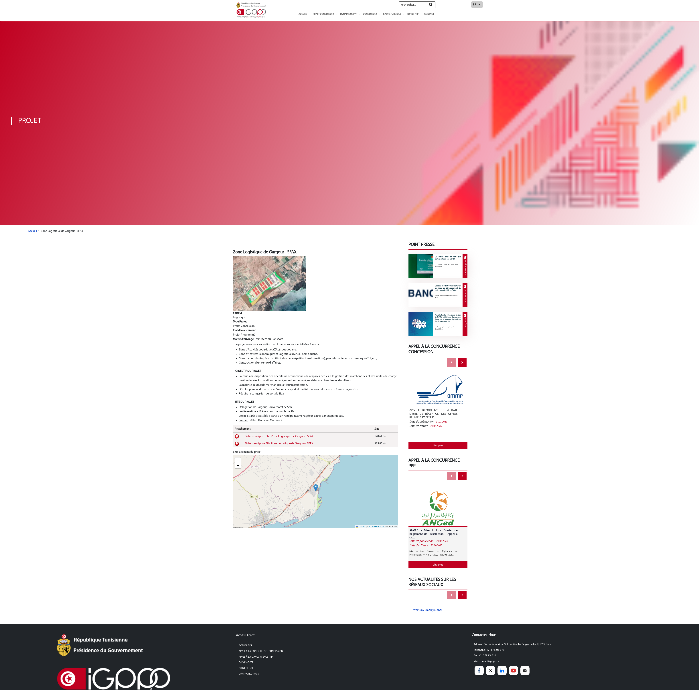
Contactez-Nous (249, 674)
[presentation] (451, 362)
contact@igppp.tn (489, 661)
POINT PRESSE (246, 668)
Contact (429, 14)
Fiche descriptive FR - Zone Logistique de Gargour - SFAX (279, 443)
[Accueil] (251, 10)
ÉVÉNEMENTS (246, 662)
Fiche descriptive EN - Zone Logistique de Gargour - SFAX (279, 436)
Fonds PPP (412, 14)
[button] (315, 488)
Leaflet (362, 526)
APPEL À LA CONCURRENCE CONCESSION (261, 651)
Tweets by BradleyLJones (427, 610)
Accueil (303, 14)
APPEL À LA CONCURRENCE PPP (256, 657)
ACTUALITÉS (245, 645)
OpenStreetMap (377, 526)
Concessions (370, 14)
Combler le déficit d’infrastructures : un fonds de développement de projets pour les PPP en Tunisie (448, 288)
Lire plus (438, 445)
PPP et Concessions (323, 14)
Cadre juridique (392, 14)
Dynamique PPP (348, 14)
